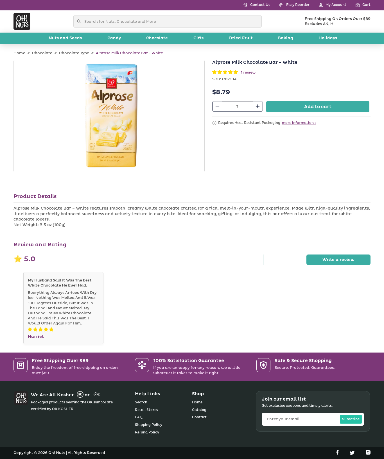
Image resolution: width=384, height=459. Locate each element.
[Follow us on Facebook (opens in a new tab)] (338, 453)
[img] (40, 329)
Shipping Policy (148, 425)
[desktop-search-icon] (80, 21)
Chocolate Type (74, 53)
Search (141, 402)
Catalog (199, 410)
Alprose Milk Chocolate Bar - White (129, 53)
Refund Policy (147, 432)
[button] (358, 5)
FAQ (139, 417)
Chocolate (42, 53)
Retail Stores (146, 410)
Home (19, 53)
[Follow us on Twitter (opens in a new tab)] (353, 453)
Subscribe (351, 419)
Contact (199, 417)
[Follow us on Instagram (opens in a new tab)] (368, 453)
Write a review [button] (338, 259)
